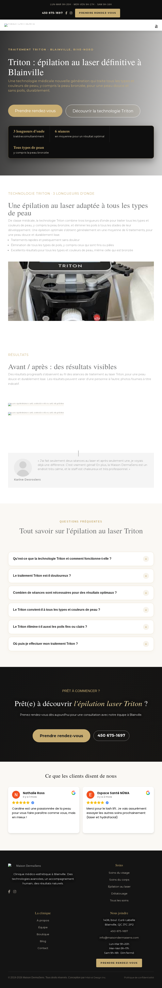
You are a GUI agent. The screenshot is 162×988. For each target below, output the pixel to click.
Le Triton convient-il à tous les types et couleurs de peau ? (80, 610)
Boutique (43, 934)
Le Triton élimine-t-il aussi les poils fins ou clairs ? (80, 627)
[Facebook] (66, 12)
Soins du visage (119, 872)
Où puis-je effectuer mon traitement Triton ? (80, 644)
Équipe (43, 927)
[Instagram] (71, 12)
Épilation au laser (119, 886)
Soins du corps (119, 879)
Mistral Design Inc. (95, 977)
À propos (43, 920)
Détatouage (119, 893)
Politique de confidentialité (139, 977)
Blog (43, 941)
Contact (43, 948)
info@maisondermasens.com (119, 937)
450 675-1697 (52, 12)
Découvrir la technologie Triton (103, 111)
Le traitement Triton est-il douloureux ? (80, 576)
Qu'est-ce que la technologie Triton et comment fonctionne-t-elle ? (80, 559)
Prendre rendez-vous (97, 12)
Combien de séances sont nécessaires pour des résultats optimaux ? (80, 593)
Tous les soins (119, 900)
